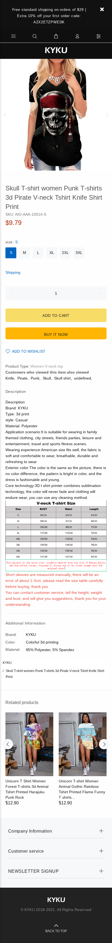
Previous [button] (5, 115)
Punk (35, 378)
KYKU (7, 663)
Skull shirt (62, 378)
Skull (47, 378)
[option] (56, 115)
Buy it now (56, 334)
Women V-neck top (46, 366)
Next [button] (107, 115)
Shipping (12, 272)
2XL (65, 252)
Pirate (22, 378)
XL (51, 252)
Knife (9, 378)
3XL (79, 252)
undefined (82, 378)
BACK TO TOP (56, 931)
